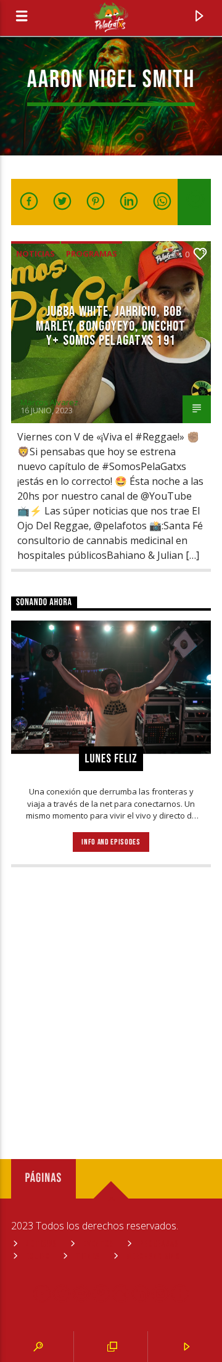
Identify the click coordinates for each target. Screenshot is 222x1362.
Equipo (37, 1256)
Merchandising (152, 1256)
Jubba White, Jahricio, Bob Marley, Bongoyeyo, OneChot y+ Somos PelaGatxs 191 (111, 326)
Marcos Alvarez (49, 402)
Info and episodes (110, 842)
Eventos (98, 1244)
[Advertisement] (111, 1002)
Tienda (88, 1256)
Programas (91, 253)
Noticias (35, 253)
